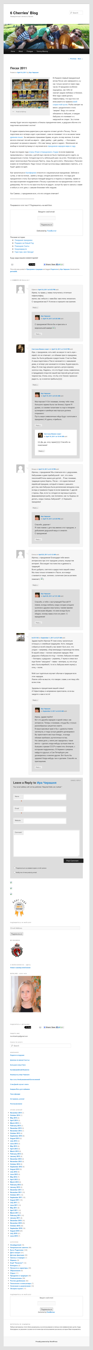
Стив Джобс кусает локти (19, 1084)
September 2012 (16, 1166)
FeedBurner (51, 230)
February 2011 (15, 1215)
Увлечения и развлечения (20, 1286)
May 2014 (13, 1118)
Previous (72, 59)
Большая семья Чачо (18, 1065)
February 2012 (15, 1184)
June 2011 (14, 1205)
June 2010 (14, 1236)
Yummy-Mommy (42, 51)
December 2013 (16, 1128)
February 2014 (15, 1125)
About (21, 51)
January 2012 (15, 1187)
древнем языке (16, 137)
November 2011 (16, 1192)
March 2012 (14, 1182)
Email (18, 809)
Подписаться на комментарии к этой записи (31, 868)
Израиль (13, 1260)
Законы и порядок (17, 1257)
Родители (54, 269)
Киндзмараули (21, 249)
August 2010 (14, 1231)
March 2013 (14, 1151)
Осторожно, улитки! (17, 1099)
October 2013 (15, 1133)
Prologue (30, 51)
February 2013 (15, 1154)
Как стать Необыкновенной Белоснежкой (25, 1079)
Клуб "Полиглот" (16, 1263)
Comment (18, 832)
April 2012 (14, 1179)
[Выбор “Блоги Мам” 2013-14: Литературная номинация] (11, 883)
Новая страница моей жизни (20, 967)
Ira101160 (35, 638)
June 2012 (14, 1174)
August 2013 (14, 1138)
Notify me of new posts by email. (26, 872)
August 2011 (14, 1200)
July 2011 (13, 1202)
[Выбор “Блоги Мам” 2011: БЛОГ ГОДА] (19, 916)
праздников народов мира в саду (61, 146)
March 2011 (14, 1213)
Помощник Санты (22, 246)
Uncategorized (15, 1245)
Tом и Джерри (15, 1094)
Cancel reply (76, 780)
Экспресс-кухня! (16, 1288)
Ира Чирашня (34, 72)
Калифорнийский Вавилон (19, 1070)
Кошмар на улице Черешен (19, 1074)
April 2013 (14, 1148)
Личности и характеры (19, 1268)
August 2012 (14, 1169)
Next (80, 59)
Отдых (12, 1273)
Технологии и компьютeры (20, 1283)
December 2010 (16, 1220)
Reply (35, 307)
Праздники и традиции (34, 269)
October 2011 (15, 1195)
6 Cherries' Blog (24, 12)
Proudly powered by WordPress (46, 1341)
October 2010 (15, 1226)
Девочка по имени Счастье (20, 1060)
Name (18, 797)
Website (18, 820)
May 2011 (13, 1208)
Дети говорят (15, 1252)
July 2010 (13, 1233)
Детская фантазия (17, 1255)
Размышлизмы (16, 1278)
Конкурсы (14, 1265)
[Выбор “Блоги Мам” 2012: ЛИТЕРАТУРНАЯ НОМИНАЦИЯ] (11, 894)
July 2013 (13, 1141)
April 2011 (14, 1210)
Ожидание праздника (23, 240)
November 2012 (16, 1161)
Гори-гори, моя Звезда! (24, 252)
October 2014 (15, 1115)
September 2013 (16, 1136)
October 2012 (15, 1164)
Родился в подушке (17, 1055)
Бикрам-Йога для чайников (20, 1089)
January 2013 (15, 1156)
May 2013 (13, 1146)
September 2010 (16, 1228)
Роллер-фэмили (16, 1104)
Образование (15, 1270)
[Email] (12, 264)
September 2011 (16, 1197)
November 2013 (16, 1130)
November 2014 (16, 1113)
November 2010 (16, 1223)
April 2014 (14, 1120)
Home (13, 51)
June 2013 (14, 1143)
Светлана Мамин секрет (40, 349)
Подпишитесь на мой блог (20, 922)
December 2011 (16, 1190)
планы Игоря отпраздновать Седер (43, 152)
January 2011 (15, 1218)
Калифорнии (31, 172)
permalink (13, 271)
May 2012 (13, 1177)
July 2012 (13, 1172)
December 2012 (16, 1159)
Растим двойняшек (17, 1281)
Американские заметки (19, 1247)
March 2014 (14, 1123)
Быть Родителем (16, 1250)
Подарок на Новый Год (24, 243)
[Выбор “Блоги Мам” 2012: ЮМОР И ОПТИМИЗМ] (11, 888)
